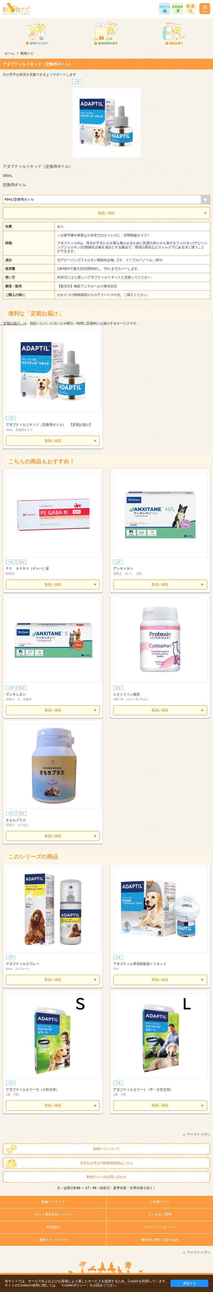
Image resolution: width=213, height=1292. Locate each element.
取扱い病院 (106, 213)
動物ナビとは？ (37, 33)
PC (119, 1122)
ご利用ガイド (160, 1202)
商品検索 (190, 8)
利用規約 (53, 1227)
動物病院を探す (105, 33)
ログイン (165, 8)
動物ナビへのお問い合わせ (106, 1177)
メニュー (204, 8)
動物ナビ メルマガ (53, 1240)
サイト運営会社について (53, 1214)
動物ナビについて (106, 1149)
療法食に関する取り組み (159, 1240)
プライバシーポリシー (159, 1227)
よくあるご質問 (159, 1214)
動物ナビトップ (53, 1202)
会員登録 (177, 8)
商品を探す (174, 33)
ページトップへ (198, 1134)
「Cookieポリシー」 (74, 1285)
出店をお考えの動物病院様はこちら (106, 1163)
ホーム (9, 53)
